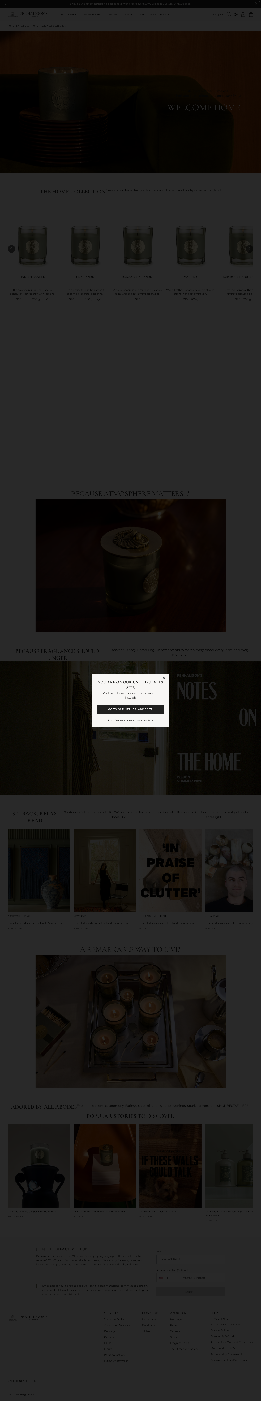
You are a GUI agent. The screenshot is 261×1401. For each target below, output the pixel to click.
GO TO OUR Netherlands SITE (130, 709)
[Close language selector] (164, 678)
